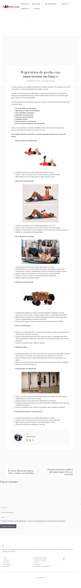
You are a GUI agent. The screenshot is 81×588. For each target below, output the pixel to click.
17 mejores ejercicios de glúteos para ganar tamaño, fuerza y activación (60, 472)
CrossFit (65, 4)
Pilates (37, 8)
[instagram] (63, 557)
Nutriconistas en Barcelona (42, 566)
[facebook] (63, 559)
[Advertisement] (40, 25)
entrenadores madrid (40, 558)
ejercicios (6, 560)
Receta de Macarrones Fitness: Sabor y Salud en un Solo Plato (21, 472)
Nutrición (36, 4)
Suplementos (7, 564)
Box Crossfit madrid (40, 560)
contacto (37, 562)
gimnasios (6, 566)
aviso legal (37, 564)
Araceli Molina (49, 81)
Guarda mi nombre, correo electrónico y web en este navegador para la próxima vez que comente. (33, 521)
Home (4, 558)
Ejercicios (25, 4)
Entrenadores (50, 4)
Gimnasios (25, 8)
